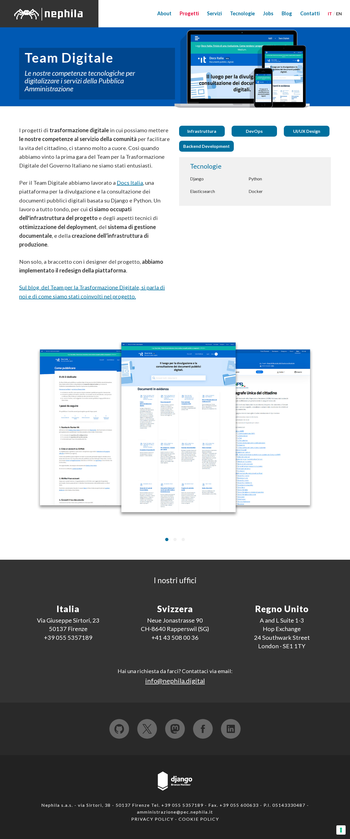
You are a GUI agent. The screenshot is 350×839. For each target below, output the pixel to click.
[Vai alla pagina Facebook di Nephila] (203, 729)
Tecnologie (242, 13)
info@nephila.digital (175, 681)
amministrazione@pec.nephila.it (175, 811)
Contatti (310, 13)
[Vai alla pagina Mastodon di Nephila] (175, 729)
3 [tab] (183, 539)
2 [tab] (175, 539)
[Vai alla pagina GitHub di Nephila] (119, 729)
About (164, 13)
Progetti (189, 13)
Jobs (268, 13)
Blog (287, 13)
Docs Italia (130, 182)
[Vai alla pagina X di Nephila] (147, 729)
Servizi (214, 13)
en (339, 13)
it (330, 13)
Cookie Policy (199, 819)
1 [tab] (166, 539)
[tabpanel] (175, 429)
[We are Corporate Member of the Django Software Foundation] (175, 780)
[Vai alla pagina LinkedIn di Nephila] (231, 729)
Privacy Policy (152, 819)
